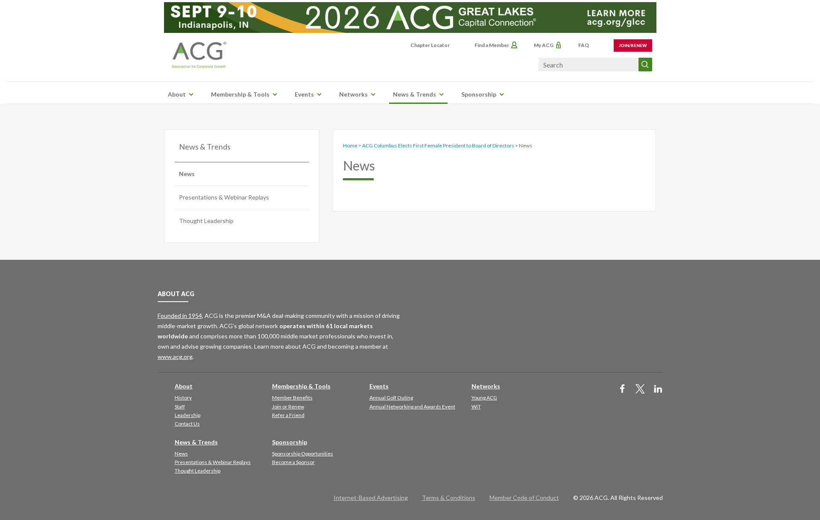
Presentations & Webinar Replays (224, 197)
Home (350, 145)
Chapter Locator (430, 45)
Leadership (187, 415)
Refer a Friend (288, 415)
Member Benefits (292, 397)
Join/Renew (633, 45)
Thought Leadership (206, 220)
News (187, 173)
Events (304, 94)
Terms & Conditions (448, 497)
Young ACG (484, 397)
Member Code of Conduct (524, 497)
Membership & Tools (240, 94)
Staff (180, 406)
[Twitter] (640, 389)
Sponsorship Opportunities (302, 453)
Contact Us (187, 423)
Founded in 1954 (180, 315)
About (177, 94)
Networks (353, 94)
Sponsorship (478, 94)
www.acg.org (175, 356)
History (183, 397)
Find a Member (491, 45)
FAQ (583, 45)
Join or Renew (288, 406)
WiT (476, 406)
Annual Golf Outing (391, 397)
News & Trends (414, 94)
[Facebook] (622, 389)
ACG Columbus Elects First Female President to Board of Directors (438, 145)
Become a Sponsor (293, 462)
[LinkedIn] (658, 389)
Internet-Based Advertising (371, 497)
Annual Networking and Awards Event (412, 406)
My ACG (544, 45)
